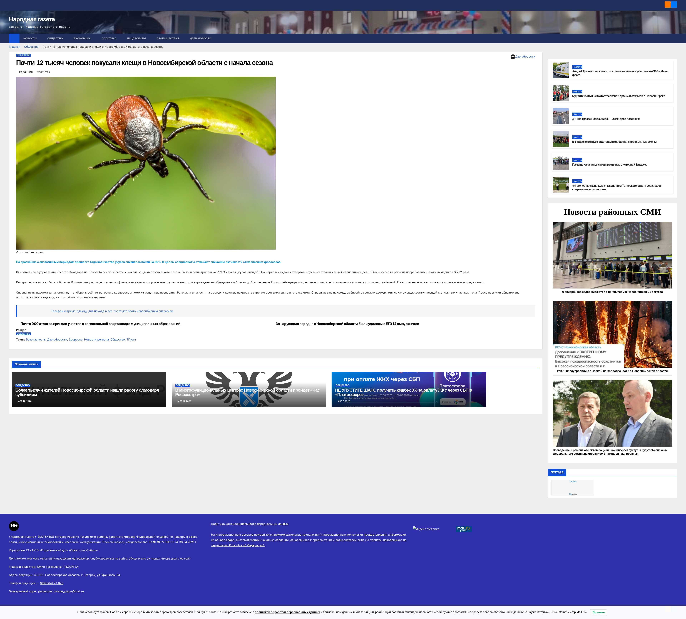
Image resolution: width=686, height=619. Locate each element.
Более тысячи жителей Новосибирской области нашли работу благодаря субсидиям (87, 392)
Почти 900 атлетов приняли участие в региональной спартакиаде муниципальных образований (100, 324)
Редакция (26, 72)
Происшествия (168, 38)
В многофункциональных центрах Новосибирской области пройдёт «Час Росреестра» (247, 392)
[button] (674, 38)
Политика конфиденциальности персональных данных (250, 524)
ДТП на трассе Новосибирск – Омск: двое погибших (606, 118)
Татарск (573, 481)
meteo (573, 494)
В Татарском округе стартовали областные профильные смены (614, 141)
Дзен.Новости (200, 38)
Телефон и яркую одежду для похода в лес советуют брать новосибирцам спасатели (112, 311)
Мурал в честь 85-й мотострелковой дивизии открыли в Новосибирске (618, 96)
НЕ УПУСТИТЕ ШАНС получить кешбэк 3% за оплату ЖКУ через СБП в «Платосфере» (403, 392)
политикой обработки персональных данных (287, 612)
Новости (30, 38)
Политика (109, 38)
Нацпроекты (137, 38)
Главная (14, 46)
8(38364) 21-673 (51, 583)
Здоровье (76, 339)
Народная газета (32, 19)
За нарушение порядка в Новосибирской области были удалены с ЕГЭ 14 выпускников (347, 324)
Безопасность (36, 339)
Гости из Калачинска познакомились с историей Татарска (609, 164)
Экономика (83, 38)
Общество (55, 38)
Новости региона (96, 339)
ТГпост (131, 339)
